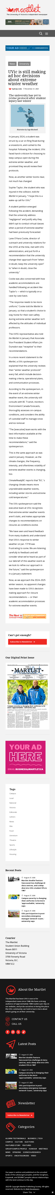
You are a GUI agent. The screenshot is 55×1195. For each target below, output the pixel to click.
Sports (12, 845)
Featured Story (12, 1145)
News (12, 63)
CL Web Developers (31, 1189)
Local (11, 798)
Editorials (13, 812)
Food (11, 831)
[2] (27, 617)
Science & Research (32, 1152)
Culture (19, 1142)
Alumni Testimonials (15, 1138)
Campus (12, 793)
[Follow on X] (18, 1032)
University (24, 63)
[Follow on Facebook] (7, 1032)
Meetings (43, 1149)
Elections (29, 1142)
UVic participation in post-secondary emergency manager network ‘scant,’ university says (33, 917)
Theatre (12, 840)
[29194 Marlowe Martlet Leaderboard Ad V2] (27, 24)
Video (33, 1155)
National (12, 803)
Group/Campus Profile (16, 1149)
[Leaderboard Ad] (27, 50)
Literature (13, 835)
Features (26, 1145)
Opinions (16, 1152)
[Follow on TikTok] (23, 1032)
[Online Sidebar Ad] (25, 773)
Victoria (12, 807)
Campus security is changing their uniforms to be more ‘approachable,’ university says (33, 902)
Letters (12, 817)
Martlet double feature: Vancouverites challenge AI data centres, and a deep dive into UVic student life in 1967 (34, 885)
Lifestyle (12, 849)
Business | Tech (35, 1138)
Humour (33, 1149)
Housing (12, 854)
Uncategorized (21, 1155)
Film (11, 826)
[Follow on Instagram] (13, 1032)
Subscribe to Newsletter (21, 642)
